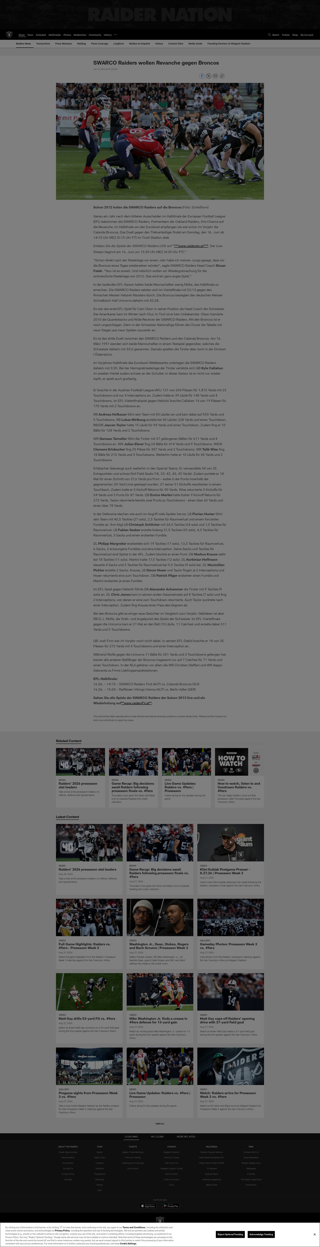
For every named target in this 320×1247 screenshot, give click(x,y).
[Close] (314, 1234)
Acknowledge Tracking (261, 1234)
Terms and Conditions (134, 1227)
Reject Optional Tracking (230, 1234)
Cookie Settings (128, 1243)
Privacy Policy (62, 1230)
